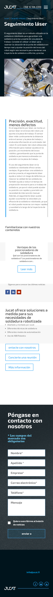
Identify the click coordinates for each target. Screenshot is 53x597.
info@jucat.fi (33, 572)
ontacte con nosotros (22, 347)
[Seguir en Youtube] (19, 292)
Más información (19, 367)
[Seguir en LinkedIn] (13, 292)
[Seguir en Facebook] (7, 292)
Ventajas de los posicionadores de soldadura (26, 249)
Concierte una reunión (22, 357)
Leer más (26, 269)
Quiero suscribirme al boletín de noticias (28, 523)
